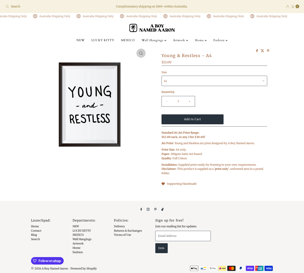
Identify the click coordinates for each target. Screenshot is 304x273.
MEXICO (128, 40)
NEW (81, 40)
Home (200, 40)
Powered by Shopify (84, 268)
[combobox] (52, 6)
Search (35, 239)
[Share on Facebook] (257, 51)
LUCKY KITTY (102, 40)
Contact (36, 230)
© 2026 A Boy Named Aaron (49, 268)
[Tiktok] (162, 209)
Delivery (119, 226)
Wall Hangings (153, 40)
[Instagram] (148, 209)
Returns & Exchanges (128, 230)
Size (164, 72)
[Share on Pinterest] (268, 51)
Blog (34, 235)
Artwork (179, 40)
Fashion (219, 40)
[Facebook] (141, 209)
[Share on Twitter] (263, 51)
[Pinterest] (155, 209)
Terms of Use (122, 235)
